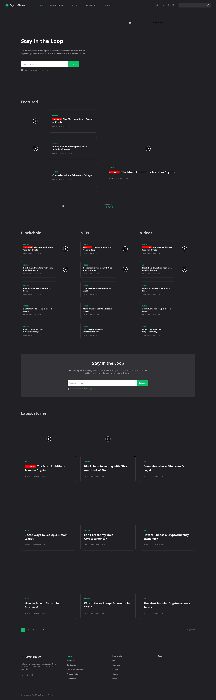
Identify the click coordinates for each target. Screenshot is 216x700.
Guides (55, 172)
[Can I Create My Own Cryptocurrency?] (65, 331)
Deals (114, 678)
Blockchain (117, 656)
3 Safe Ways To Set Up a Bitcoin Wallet (37, 309)
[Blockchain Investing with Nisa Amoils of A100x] (35, 148)
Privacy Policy (44, 70)
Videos (55, 116)
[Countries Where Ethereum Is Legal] (35, 175)
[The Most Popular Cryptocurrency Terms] (167, 576)
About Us (71, 660)
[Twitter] (173, 5)
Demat (54, 126)
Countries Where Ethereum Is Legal (72, 175)
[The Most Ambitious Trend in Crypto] (35, 121)
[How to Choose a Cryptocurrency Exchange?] (167, 507)
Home (69, 656)
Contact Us (71, 665)
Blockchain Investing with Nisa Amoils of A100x (69, 148)
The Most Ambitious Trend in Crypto (72, 121)
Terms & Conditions (75, 669)
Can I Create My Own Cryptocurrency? (33, 330)
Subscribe (73, 64)
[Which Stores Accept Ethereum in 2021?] (108, 576)
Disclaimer (71, 678)
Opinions (116, 665)
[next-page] (49, 630)
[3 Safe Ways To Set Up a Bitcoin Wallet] (65, 310)
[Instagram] (168, 5)
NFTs (114, 660)
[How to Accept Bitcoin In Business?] (48, 576)
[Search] (208, 5)
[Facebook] (163, 5)
